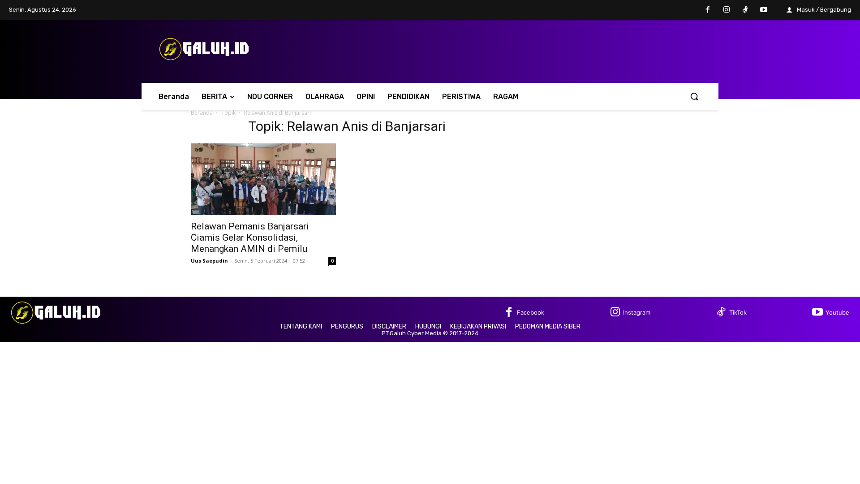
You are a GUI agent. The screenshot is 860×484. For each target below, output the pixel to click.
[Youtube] (763, 10)
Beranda (202, 113)
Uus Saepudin (209, 260)
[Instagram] (726, 10)
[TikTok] (745, 10)
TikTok (738, 312)
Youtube (837, 312)
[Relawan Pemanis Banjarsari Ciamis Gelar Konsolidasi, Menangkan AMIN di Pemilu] (263, 179)
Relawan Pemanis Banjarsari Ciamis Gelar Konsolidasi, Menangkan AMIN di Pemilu (250, 237)
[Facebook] (708, 10)
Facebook (530, 312)
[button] (694, 96)
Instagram (636, 312)
